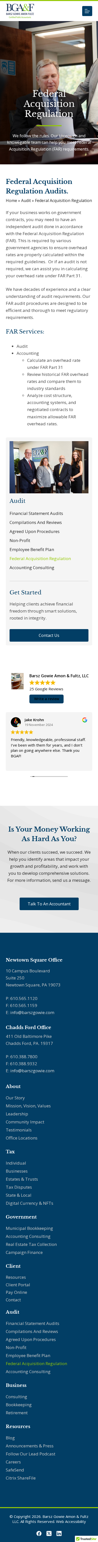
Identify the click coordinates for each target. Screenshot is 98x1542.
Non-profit (20, 540)
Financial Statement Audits (36, 513)
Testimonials (19, 1130)
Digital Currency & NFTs (29, 1203)
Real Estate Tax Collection (31, 1244)
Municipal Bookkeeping (29, 1228)
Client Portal (18, 1285)
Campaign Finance (24, 1252)
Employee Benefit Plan (32, 549)
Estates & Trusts (22, 1179)
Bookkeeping (19, 1404)
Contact (13, 1300)
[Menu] (87, 11)
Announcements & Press (30, 1446)
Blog (10, 1438)
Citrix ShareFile (21, 1478)
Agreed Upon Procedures (35, 531)
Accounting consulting (28, 1236)
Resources (16, 1277)
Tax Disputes (19, 1187)
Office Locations (21, 1138)
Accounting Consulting (32, 567)
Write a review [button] (46, 698)
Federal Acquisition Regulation (40, 558)
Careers (13, 1462)
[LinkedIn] (59, 1533)
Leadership (17, 1114)
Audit (26, 200)
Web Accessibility (71, 1521)
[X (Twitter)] (49, 1533)
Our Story (15, 1098)
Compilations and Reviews (36, 522)
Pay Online (16, 1292)
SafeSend (15, 1470)
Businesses (17, 1171)
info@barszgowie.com (32, 1012)
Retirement (17, 1413)
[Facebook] (38, 1533)
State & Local (18, 1195)
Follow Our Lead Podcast (30, 1454)
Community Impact (25, 1122)
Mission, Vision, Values (28, 1106)
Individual (16, 1163)
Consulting (16, 1396)
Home (11, 200)
